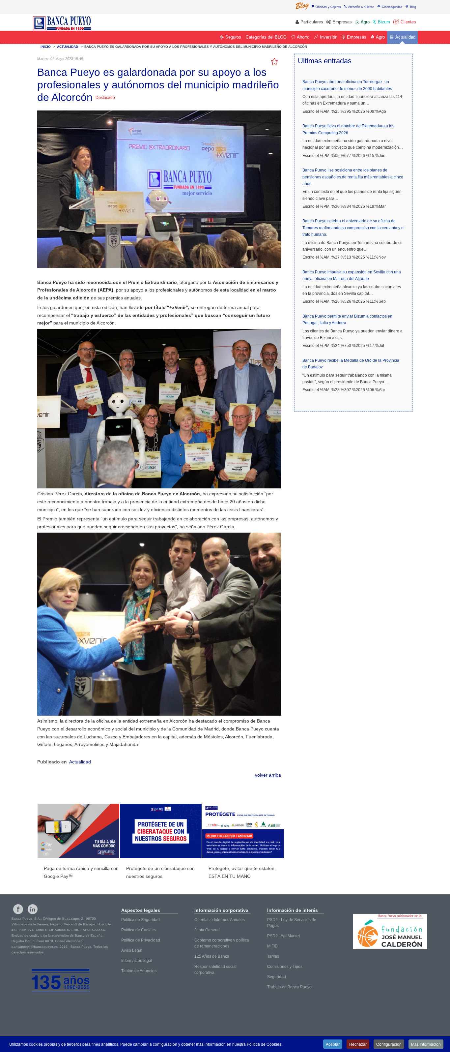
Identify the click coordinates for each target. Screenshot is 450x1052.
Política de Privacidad (140, 940)
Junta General (207, 930)
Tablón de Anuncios (138, 971)
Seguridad (276, 977)
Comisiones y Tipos (284, 966)
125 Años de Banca (211, 956)
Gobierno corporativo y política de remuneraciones (221, 943)
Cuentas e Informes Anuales (219, 919)
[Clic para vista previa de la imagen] (159, 188)
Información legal (136, 960)
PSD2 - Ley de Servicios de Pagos (291, 922)
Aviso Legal (131, 950)
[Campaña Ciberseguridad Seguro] (161, 830)
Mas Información (426, 1044)
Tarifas (273, 956)
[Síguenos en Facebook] (18, 909)
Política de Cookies (138, 930)
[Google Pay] (78, 830)
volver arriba (268, 775)
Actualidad (80, 761)
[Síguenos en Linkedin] (33, 909)
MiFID (272, 946)
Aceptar (333, 1044)
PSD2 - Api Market (283, 936)
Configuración (389, 1044)
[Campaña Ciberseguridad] (243, 830)
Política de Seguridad (140, 919)
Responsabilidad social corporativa (215, 969)
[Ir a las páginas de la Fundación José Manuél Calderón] (390, 931)
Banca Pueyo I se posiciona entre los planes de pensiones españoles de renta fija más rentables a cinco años (352, 177)
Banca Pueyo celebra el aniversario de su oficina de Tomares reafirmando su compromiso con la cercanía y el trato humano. (353, 228)
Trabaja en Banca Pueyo (289, 987)
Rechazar (358, 1044)
